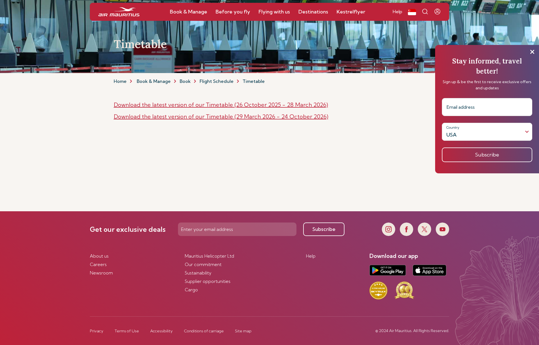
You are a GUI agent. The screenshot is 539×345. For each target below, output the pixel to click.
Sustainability (198, 273)
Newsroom (101, 273)
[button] (412, 11)
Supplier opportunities (207, 281)
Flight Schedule (217, 81)
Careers (98, 264)
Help (311, 256)
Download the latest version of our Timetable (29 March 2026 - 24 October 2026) (221, 116)
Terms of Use (127, 331)
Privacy (96, 331)
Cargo (191, 289)
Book (185, 81)
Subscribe (323, 229)
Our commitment (203, 264)
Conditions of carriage (204, 331)
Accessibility (161, 331)
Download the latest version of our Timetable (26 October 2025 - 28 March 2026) (221, 104)
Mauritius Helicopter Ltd (209, 256)
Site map (243, 331)
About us (99, 256)
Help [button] (397, 11)
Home (120, 81)
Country (452, 127)
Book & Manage (154, 81)
